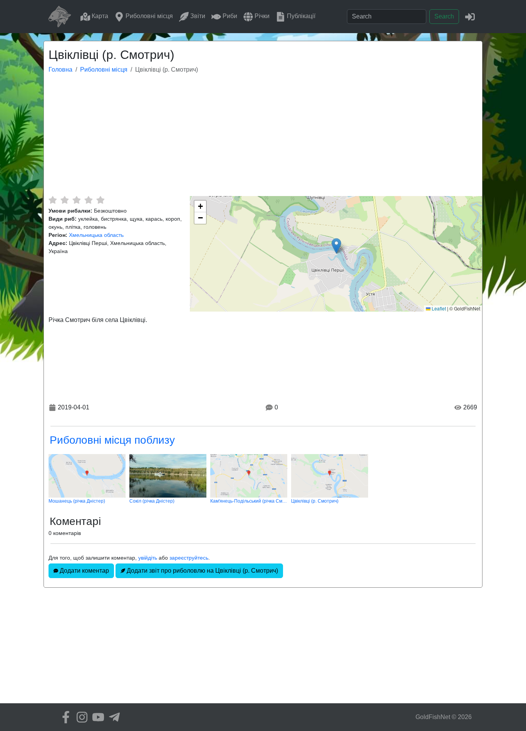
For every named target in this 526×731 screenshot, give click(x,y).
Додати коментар (83, 570)
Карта (99, 16)
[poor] (64, 200)
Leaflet (438, 308)
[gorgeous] (100, 200)
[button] (336, 246)
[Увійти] (470, 16)
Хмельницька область (96, 235)
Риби (229, 16)
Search (444, 16)
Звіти (197, 16)
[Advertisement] (263, 138)
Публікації (300, 16)
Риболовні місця (148, 16)
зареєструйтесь (188, 558)
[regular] (76, 200)
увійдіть (147, 558)
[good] (88, 200)
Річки (261, 16)
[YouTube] (96, 717)
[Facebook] (64, 717)
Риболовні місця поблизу (112, 440)
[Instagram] (80, 717)
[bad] (53, 200)
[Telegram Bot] (112, 717)
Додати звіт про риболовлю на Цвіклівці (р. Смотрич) (201, 570)
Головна (60, 69)
